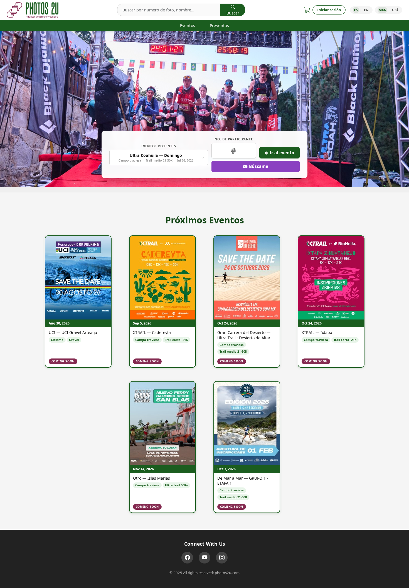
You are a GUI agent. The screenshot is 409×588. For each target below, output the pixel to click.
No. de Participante (234, 139)
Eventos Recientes (158, 146)
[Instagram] (222, 557)
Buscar (232, 13)
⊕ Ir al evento (279, 152)
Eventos (187, 25)
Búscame (258, 166)
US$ (395, 10)
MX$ (382, 10)
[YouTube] (204, 557)
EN (366, 10)
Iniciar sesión (329, 9)
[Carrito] (307, 10)
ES (356, 10)
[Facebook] (187, 557)
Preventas (219, 25)
